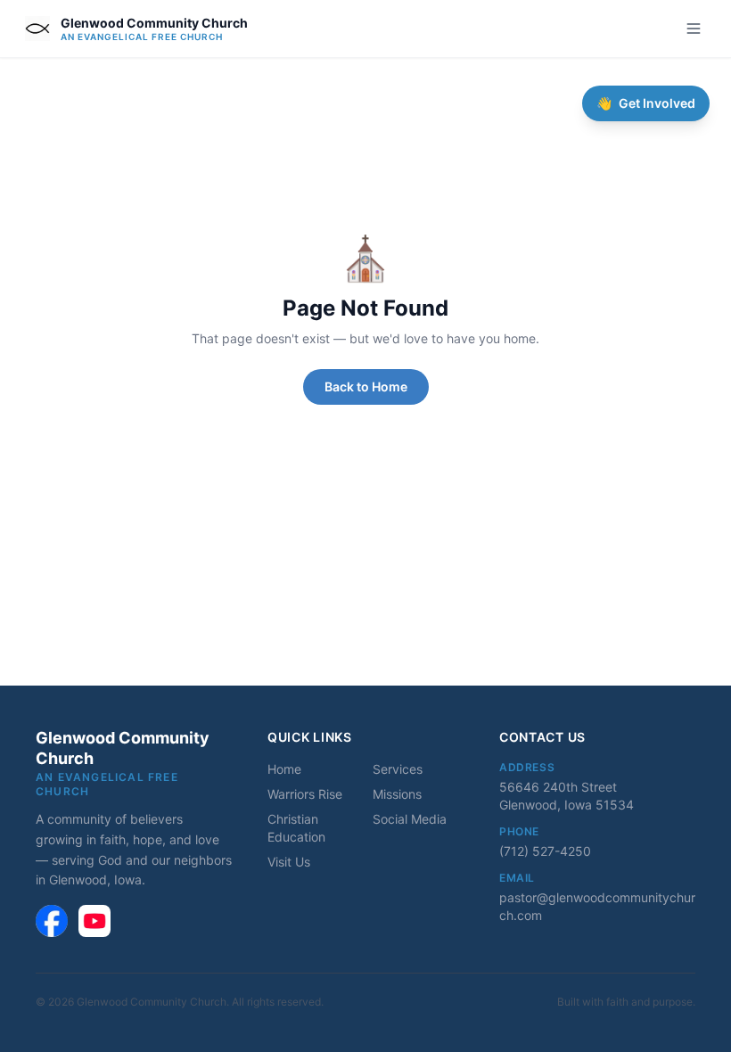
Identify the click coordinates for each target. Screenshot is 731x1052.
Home (284, 769)
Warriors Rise (304, 793)
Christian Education (296, 827)
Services (398, 769)
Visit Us (288, 861)
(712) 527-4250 (545, 851)
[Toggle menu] (694, 28)
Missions (397, 793)
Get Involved (645, 103)
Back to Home (365, 386)
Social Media (410, 818)
